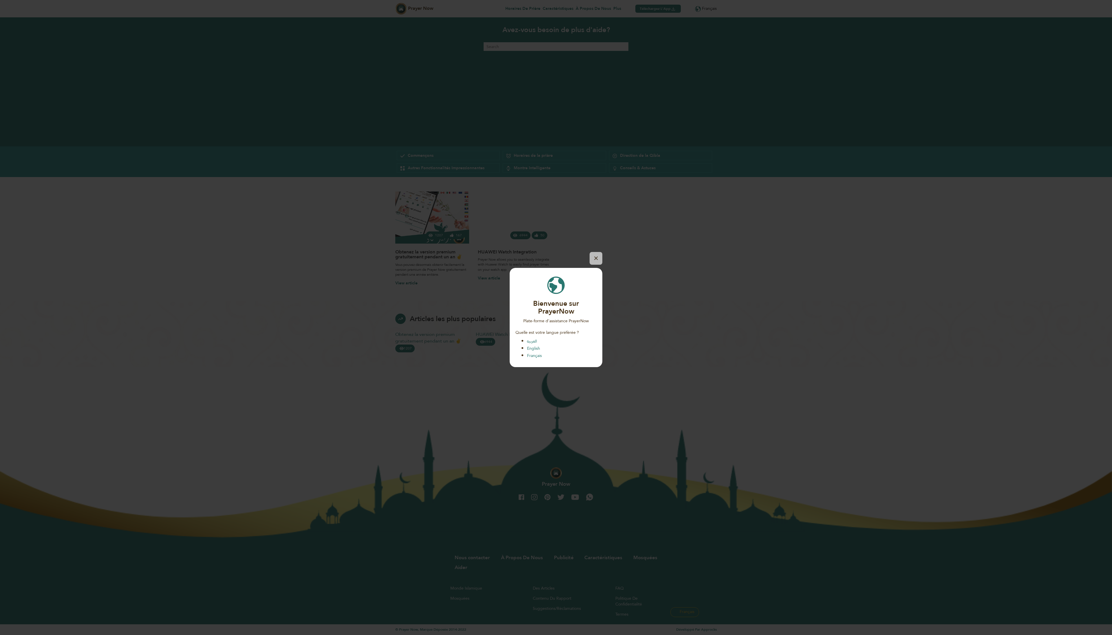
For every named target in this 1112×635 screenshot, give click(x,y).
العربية (532, 341)
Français (534, 355)
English (533, 348)
